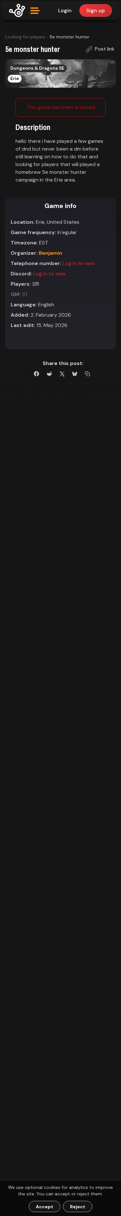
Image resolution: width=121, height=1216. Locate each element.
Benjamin (50, 253)
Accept (44, 1207)
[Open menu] (35, 10)
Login (65, 10)
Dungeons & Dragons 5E (37, 68)
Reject (77, 1207)
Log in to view (79, 263)
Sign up (95, 10)
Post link (104, 48)
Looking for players (25, 37)
